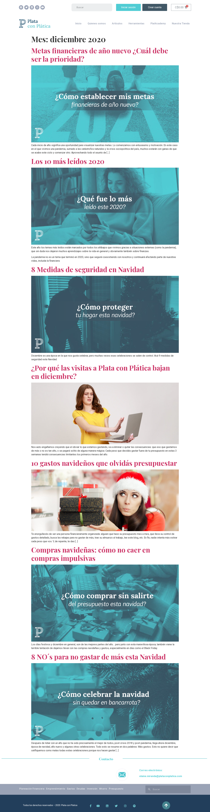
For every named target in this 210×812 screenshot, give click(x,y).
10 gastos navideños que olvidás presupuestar (104, 462)
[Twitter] (26, 7)
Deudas (81, 789)
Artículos (117, 23)
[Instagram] (37, 7)
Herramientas (136, 23)
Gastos (71, 789)
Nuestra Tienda (181, 23)
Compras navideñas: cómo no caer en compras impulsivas (90, 554)
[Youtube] (42, 7)
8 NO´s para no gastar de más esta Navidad (98, 656)
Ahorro (103, 789)
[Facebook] (21, 7)
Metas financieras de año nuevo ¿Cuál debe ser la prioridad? (99, 54)
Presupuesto (116, 789)
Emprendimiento (55, 789)
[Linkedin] (32, 7)
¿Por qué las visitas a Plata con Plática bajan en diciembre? (100, 372)
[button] (128, 7)
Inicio (78, 23)
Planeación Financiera (31, 789)
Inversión (92, 789)
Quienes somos (97, 23)
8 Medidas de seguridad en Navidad (87, 269)
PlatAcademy (158, 23)
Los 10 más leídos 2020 (67, 161)
